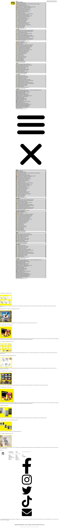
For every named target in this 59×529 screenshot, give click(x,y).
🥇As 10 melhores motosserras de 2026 (21, 52)
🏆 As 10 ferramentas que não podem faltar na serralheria (24, 45)
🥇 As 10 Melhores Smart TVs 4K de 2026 (22, 23)
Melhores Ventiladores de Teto (20, 100)
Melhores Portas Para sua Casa (20, 102)
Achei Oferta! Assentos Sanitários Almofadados (22, 105)
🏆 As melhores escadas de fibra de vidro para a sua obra (24, 49)
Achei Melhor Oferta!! (19, 277)
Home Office (18, 74)
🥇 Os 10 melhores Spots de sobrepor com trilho (22, 37)
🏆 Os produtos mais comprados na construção (22, 14)
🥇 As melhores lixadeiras (19, 54)
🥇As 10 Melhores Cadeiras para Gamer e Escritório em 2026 (24, 80)
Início (17, 1)
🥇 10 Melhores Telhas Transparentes (21, 20)
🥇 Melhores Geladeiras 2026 (20, 27)
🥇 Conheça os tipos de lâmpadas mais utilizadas (22, 210)
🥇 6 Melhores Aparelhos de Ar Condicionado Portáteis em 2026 (25, 83)
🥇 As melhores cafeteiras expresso (21, 61)
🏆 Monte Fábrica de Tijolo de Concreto (21, 42)
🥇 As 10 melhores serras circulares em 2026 (22, 50)
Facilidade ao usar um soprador (20, 240)
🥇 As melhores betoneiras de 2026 (21, 53)
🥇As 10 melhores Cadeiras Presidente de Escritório (23, 79)
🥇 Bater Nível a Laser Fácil (20, 55)
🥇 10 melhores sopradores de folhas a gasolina (22, 238)
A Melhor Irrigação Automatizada (20, 92)
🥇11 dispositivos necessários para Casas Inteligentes (23, 24)
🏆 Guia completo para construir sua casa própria (23, 16)
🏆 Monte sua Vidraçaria (19, 43)
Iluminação (17, 29)
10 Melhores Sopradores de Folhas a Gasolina (22, 93)
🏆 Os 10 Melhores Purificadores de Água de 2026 (23, 47)
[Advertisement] (29, 286)
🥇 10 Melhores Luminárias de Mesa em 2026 (22, 87)
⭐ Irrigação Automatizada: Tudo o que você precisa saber (24, 234)
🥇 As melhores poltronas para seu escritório (22, 81)
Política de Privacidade (35, 524)
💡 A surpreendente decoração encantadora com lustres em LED (25, 38)
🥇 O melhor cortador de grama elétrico (21, 242)
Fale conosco (42, 524)
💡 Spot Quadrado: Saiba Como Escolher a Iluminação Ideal (24, 31)
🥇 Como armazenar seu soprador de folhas (22, 241)
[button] (31, 139)
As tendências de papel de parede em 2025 (22, 96)
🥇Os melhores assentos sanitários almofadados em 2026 (24, 15)
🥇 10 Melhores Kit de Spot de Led (21, 40)
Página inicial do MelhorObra (19, 524)
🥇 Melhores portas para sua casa (20, 12)
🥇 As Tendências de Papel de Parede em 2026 (22, 18)
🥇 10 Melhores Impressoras (20, 86)
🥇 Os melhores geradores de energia (21, 56)
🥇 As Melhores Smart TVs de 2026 (21, 78)
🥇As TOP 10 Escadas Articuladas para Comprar (23, 22)
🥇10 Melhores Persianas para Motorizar (21, 85)
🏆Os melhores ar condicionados (20, 25)
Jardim (17, 63)
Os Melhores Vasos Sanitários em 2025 (21, 99)
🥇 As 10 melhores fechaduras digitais (21, 17)
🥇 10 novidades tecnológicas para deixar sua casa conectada (24, 82)
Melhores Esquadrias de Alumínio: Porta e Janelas (23, 261)
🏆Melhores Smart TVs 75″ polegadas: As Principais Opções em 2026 (9, 308)
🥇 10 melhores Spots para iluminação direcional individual (24, 35)
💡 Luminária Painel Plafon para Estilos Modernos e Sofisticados (25, 36)
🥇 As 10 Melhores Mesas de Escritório (21, 84)
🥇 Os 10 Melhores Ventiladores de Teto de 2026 (23, 11)
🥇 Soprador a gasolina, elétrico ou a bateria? (22, 236)
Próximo (1, 450)
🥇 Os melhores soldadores (20, 58)
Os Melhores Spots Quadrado (20, 97)
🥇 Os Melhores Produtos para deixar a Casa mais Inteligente (24, 13)
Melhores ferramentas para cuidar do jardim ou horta (23, 101)
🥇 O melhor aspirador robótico (20, 26)
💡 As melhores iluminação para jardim (21, 32)
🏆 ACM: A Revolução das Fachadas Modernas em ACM (24, 46)
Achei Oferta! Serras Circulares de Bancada (22, 276)
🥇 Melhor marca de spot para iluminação (22, 34)
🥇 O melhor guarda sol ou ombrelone (21, 73)
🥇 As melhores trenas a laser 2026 (21, 57)
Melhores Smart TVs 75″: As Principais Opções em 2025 (24, 95)
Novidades (17, 258)
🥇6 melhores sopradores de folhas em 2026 (22, 235)
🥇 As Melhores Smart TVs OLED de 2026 (22, 76)
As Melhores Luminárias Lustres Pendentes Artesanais (23, 104)
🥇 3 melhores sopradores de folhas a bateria (22, 239)
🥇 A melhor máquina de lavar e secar (21, 28)
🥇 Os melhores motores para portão (21, 21)
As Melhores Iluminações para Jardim (21, 98)
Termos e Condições (28, 524)
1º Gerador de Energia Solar (20, 59)
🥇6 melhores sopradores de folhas (21, 237)
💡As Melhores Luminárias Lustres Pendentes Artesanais (24, 33)
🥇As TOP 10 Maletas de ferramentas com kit (22, 51)
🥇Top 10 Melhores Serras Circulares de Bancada (23, 48)
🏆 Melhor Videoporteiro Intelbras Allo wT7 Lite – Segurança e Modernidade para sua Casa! (29, 259)
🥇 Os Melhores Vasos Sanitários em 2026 (6, 293)
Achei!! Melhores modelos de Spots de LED (22, 103)
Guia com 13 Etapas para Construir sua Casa (22, 94)
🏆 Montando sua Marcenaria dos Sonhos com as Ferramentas (24, 44)
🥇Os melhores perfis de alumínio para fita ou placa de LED (24, 39)
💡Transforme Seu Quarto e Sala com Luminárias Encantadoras (25, 30)
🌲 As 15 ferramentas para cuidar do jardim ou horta (23, 233)
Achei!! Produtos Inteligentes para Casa (21, 108)
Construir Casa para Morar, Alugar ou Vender (22, 260)
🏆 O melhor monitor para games (20, 75)
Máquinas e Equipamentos (20, 41)
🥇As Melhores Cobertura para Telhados (21, 19)
